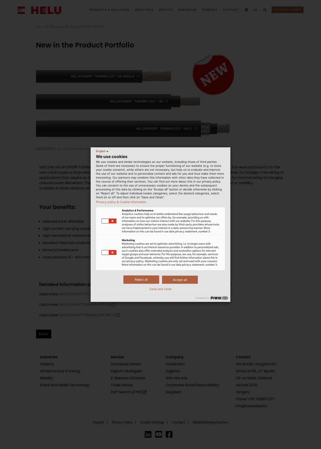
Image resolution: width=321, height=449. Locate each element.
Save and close (160, 289)
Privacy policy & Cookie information (121, 202)
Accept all (180, 280)
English (101, 151)
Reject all (141, 279)
